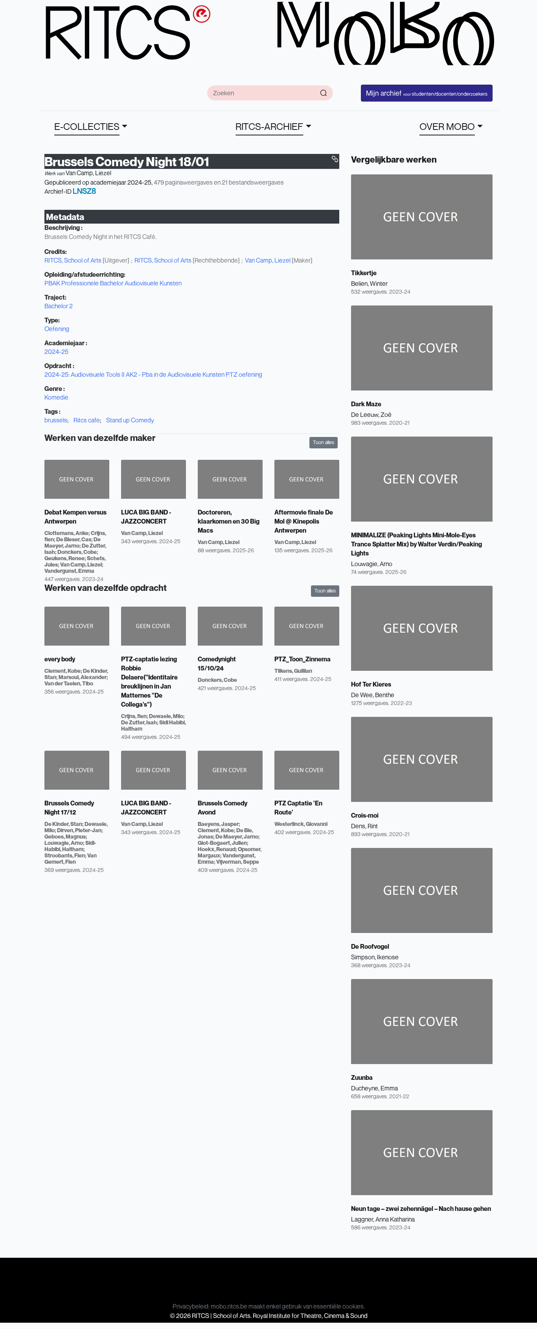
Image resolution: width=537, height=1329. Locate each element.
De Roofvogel (370, 946)
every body (59, 659)
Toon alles (323, 442)
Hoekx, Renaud (216, 849)
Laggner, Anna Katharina (383, 1219)
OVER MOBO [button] (447, 126)
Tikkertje (364, 273)
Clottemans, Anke (66, 532)
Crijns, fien (134, 716)
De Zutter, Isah (139, 722)
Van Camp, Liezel (88, 173)
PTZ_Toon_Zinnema (302, 659)
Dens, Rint (364, 826)
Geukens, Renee (64, 558)
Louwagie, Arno (63, 842)
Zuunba (362, 1077)
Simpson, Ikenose (375, 957)
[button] (335, 159)
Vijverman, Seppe (237, 861)
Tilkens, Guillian (293, 670)
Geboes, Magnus (65, 836)
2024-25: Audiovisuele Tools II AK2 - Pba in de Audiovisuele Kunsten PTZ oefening (153, 374)
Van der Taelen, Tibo (68, 683)
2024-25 (56, 351)
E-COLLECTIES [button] (87, 126)
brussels (55, 420)
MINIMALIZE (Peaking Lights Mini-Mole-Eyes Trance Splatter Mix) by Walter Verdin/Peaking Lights (416, 544)
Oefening (56, 329)
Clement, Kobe (62, 670)
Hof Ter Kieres (371, 684)
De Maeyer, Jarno (72, 542)
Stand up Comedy (130, 420)
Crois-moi (365, 815)
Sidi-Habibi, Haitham (70, 845)
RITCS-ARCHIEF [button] (269, 126)
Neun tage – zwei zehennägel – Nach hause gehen (421, 1208)
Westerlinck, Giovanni (300, 823)
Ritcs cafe (87, 420)
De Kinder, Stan (63, 823)
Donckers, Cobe (77, 551)
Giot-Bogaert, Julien (222, 842)
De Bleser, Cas (73, 539)
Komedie (56, 397)
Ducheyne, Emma (374, 1088)
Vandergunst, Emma (69, 570)
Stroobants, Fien (64, 855)
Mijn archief (426, 93)
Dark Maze (366, 404)
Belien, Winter (369, 283)
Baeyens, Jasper (218, 823)
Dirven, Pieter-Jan (79, 830)
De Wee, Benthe (372, 695)
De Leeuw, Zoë (371, 414)
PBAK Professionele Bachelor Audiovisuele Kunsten (113, 283)
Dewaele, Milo (166, 716)
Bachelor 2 (58, 306)
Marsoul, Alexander (83, 677)
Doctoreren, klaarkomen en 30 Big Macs (228, 521)
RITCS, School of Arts (72, 260)
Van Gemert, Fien (70, 858)
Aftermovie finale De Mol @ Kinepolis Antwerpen (303, 521)
